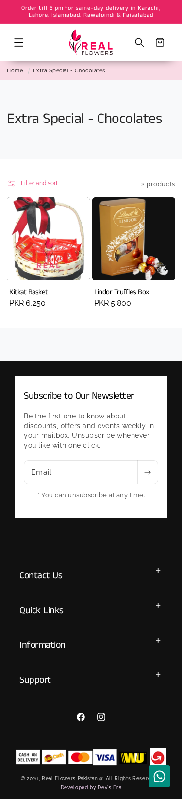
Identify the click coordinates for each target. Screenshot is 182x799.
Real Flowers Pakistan (70, 778)
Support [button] (35, 680)
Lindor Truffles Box (121, 292)
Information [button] (42, 645)
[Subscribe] (147, 472)
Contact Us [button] (40, 576)
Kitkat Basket (28, 292)
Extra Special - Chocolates (69, 70)
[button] (18, 42)
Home (15, 70)
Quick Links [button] (41, 611)
